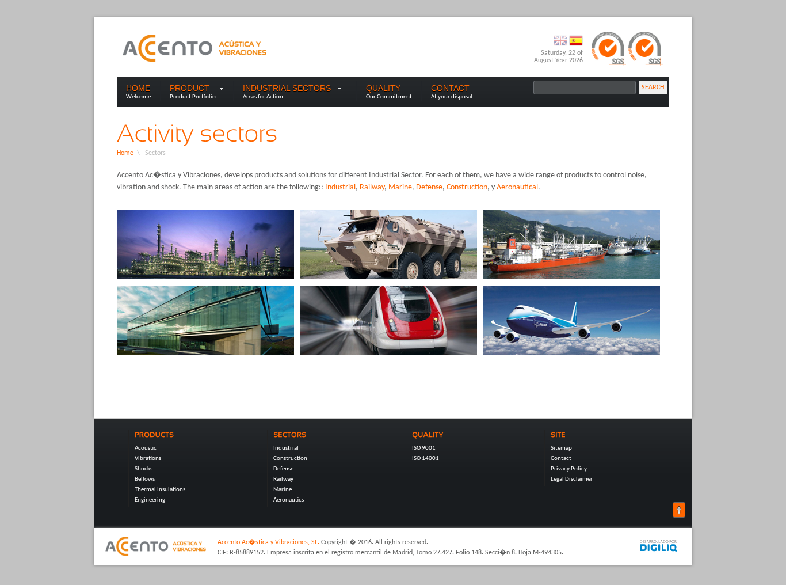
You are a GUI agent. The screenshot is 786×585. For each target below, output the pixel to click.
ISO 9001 (424, 448)
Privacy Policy (569, 469)
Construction (467, 187)
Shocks (143, 469)
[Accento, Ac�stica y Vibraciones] (194, 48)
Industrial (340, 187)
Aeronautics (288, 500)
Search (653, 87)
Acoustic (146, 448)
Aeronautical (517, 187)
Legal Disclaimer (572, 479)
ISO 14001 (425, 458)
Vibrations (148, 458)
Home (138, 88)
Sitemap (561, 448)
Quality (383, 88)
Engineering (150, 500)
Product (189, 88)
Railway (372, 187)
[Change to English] (561, 45)
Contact (450, 88)
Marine (400, 187)
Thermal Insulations (160, 490)
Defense (429, 187)
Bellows (145, 479)
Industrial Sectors (295, 88)
